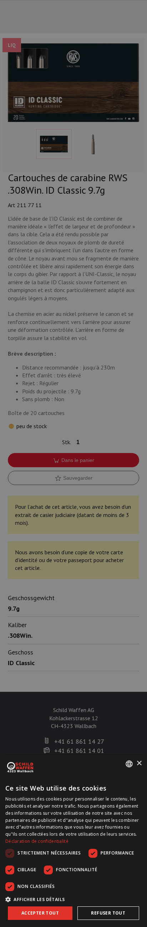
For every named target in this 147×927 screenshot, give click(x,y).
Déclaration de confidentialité (37, 841)
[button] (73, 899)
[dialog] (73, 841)
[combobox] (129, 763)
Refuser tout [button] (108, 913)
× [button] (139, 763)
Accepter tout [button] (40, 913)
